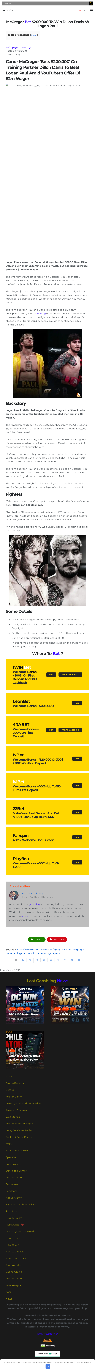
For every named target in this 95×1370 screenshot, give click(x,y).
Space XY (11, 1157)
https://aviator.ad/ (47, 1333)
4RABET (21, 724)
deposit (18, 679)
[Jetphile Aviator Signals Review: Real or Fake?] (25, 1050)
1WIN (18, 667)
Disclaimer (12, 1184)
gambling (34, 904)
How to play (13, 1238)
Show (34, 35)
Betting (10, 1090)
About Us (11, 1211)
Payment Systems (16, 1110)
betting (41, 313)
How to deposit (15, 1251)
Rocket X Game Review (19, 1137)
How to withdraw (16, 1258)
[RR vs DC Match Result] (25, 1005)
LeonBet (21, 701)
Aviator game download (20, 1231)
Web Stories (13, 1116)
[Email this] (16, 960)
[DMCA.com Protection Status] (48, 1346)
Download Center (16, 1170)
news (24, 916)
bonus (32, 672)
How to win (12, 1245)
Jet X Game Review (17, 1150)
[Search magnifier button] (91, 3)
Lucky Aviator (13, 1164)
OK (48, 1366)
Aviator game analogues (20, 1123)
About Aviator (14, 1197)
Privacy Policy (14, 1218)
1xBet (18, 754)
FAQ (8, 1292)
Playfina (21, 858)
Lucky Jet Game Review (19, 1130)
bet (28, 22)
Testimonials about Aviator (21, 1204)
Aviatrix (10, 1143)
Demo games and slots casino (23, 1103)
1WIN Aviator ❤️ (15, 1224)
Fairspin (21, 835)
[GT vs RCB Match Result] (70, 1005)
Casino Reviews (15, 1083)
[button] (82, 10)
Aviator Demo (14, 1096)
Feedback (11, 1191)
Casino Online (14, 1271)
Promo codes (13, 1265)
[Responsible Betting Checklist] (47, 1340)
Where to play (14, 1285)
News (62, 980)
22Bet (18, 808)
